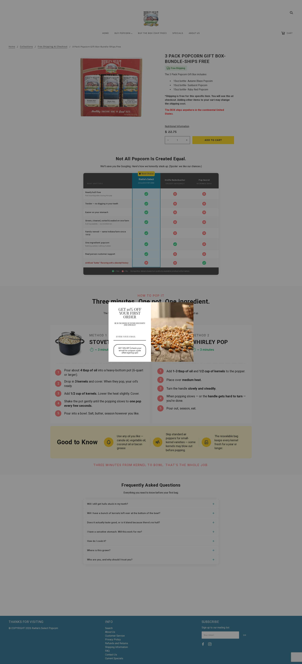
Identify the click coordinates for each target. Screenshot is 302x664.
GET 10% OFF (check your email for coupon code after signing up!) (129, 350)
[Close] (189, 306)
